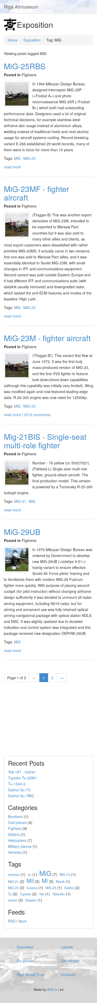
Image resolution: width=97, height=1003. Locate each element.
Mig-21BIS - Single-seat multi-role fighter (45, 441)
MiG (17, 158)
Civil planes (17, 822)
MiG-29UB (22, 531)
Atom (22, 921)
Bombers (15, 816)
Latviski (67, 947)
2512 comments (37, 414)
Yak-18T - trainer (21, 771)
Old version (70, 960)
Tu (10, 894)
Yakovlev (58, 894)
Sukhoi (69, 887)
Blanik (60, 881)
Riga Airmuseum (21, 6)
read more (12, 166)
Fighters (29, 74)
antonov (14, 874)
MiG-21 (20, 501)
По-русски (25, 960)
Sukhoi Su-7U (19, 789)
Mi (45, 880)
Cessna (32, 887)
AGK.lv (52, 989)
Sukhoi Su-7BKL (21, 795)
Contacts (68, 974)
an (29, 874)
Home (13, 40)
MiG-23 (29, 307)
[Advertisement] (36, 721)
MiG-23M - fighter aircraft (47, 338)
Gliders (14, 834)
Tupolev (25, 894)
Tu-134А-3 (16, 783)
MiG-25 (29, 158)
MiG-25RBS (25, 66)
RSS (11, 921)
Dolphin (30, 900)
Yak (41, 894)
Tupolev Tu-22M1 (22, 777)
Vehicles (14, 852)
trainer (12, 900)
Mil (30, 880)
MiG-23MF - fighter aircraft (36, 193)
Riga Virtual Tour (30, 974)
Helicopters (17, 840)
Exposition (32, 40)
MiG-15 (64, 874)
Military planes (20, 846)
